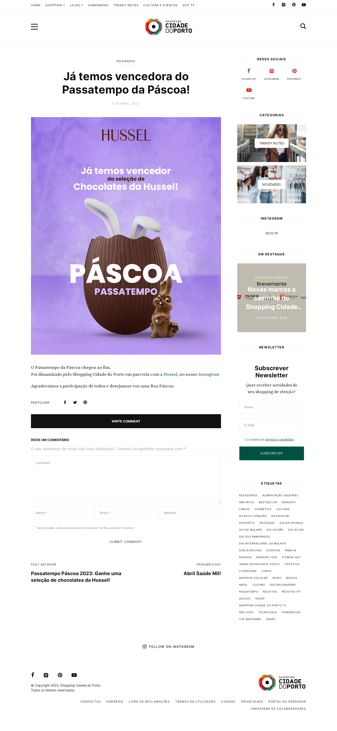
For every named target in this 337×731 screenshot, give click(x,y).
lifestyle (292, 564)
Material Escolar (253, 577)
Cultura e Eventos (271, 277)
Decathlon (280, 516)
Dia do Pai (296, 529)
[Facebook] (273, 5)
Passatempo (248, 591)
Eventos (273, 550)
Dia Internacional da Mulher (262, 543)
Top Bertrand (250, 619)
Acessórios (248, 495)
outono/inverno (283, 584)
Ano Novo (246, 502)
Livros (266, 571)
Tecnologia (267, 612)
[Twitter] (75, 402)
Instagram (208, 374)
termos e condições (279, 439)
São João (246, 612)
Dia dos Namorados (254, 536)
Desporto (247, 522)
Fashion (245, 557)
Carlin (244, 509)
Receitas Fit (291, 591)
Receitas (270, 591)
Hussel (170, 374)
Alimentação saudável (280, 495)
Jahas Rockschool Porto (259, 564)
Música (291, 577)
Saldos (245, 598)
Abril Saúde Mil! (202, 573)
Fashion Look (266, 557)
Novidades (126, 61)
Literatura (248, 571)
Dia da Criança (291, 522)
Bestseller (268, 502)
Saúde (260, 598)
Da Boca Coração (253, 516)
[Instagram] (284, 5)
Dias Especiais (250, 550)
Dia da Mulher (250, 529)
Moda (277, 577)
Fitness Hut (291, 557)
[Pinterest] (294, 5)
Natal (243, 584)
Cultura (283, 509)
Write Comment (126, 421)
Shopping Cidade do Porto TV (262, 605)
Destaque (267, 522)
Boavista (289, 502)
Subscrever (271, 453)
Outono (259, 584)
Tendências (291, 612)
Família (290, 550)
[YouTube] (304, 5)
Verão (271, 619)
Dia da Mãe (275, 529)
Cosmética (263, 509)
